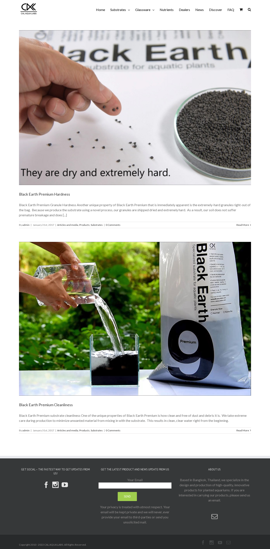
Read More (242, 224)
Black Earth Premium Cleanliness (46, 404)
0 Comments (113, 224)
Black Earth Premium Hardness (44, 194)
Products (84, 224)
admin (26, 224)
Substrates (97, 224)
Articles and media (67, 224)
